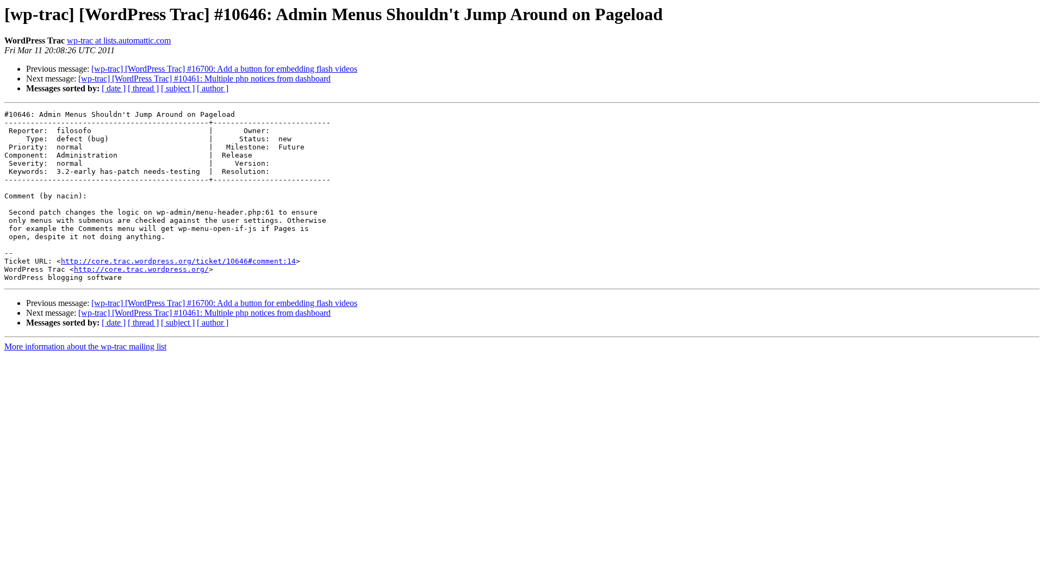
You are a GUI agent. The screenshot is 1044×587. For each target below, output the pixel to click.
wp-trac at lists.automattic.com (119, 40)
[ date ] (114, 88)
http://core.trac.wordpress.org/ (141, 269)
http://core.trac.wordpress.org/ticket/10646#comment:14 (178, 261)
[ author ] (212, 88)
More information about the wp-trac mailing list (85, 346)
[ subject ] (178, 88)
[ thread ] (143, 88)
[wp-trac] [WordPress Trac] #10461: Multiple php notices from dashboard (204, 78)
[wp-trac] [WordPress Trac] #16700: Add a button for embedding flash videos (224, 68)
